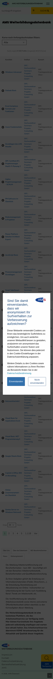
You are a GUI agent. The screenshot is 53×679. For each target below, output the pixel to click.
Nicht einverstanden (37, 381)
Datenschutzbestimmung (19, 373)
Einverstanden (16, 381)
